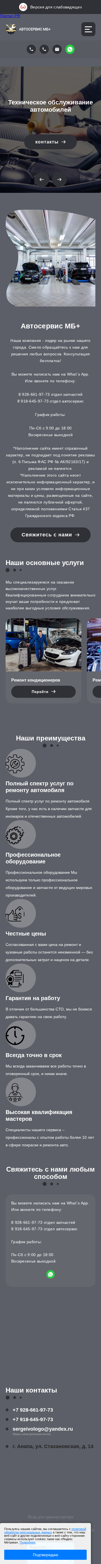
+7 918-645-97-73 (33, 1419)
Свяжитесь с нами (48, 535)
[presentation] (41, 179)
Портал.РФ (10, 15)
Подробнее (27, 1542)
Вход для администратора (50, 1517)
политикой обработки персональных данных (45, 1530)
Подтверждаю (45, 1554)
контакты (47, 142)
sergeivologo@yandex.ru (43, 1429)
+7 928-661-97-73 (33, 1410)
